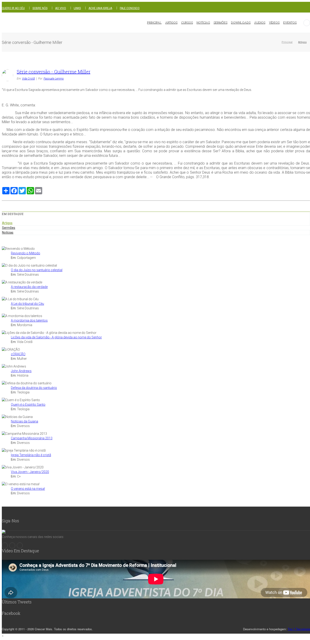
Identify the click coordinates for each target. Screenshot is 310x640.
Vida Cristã (28, 78)
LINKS (77, 8)
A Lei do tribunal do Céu (27, 303)
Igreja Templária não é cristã (31, 455)
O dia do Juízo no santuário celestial (36, 270)
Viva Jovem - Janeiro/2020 (30, 472)
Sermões (8, 228)
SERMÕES (220, 22)
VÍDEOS (274, 22)
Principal (287, 42)
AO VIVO (60, 8)
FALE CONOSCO (130, 8)
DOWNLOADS (241, 22)
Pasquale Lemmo (54, 78)
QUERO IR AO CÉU (13, 8)
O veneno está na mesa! (28, 488)
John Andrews (21, 371)
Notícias (7, 232)
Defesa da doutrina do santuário (34, 388)
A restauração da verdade (29, 287)
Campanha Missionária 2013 (31, 438)
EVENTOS (290, 22)
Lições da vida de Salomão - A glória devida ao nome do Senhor (56, 337)
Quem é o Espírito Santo (28, 404)
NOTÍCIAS (203, 22)
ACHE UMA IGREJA (100, 8)
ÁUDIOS (259, 22)
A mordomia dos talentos (29, 320)
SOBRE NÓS (39, 8)
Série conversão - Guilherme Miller (53, 72)
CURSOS (187, 22)
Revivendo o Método (25, 253)
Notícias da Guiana (24, 421)
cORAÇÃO (18, 354)
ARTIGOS (171, 22)
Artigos (302, 42)
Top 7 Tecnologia (299, 629)
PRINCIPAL (154, 22)
